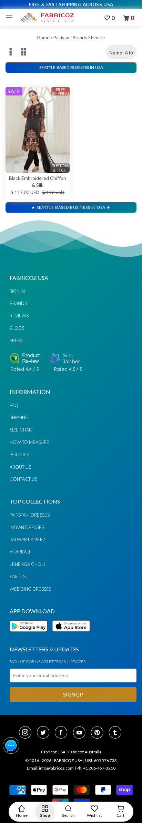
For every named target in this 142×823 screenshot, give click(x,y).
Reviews (19, 315)
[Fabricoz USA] (47, 17)
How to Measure (29, 442)
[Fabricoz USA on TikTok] (116, 733)
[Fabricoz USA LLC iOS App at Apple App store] (71, 635)
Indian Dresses (27, 527)
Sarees (18, 576)
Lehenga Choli (27, 564)
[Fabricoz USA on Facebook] (63, 733)
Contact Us (23, 479)
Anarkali (20, 552)
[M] (11, 17)
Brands (18, 303)
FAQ (14, 405)
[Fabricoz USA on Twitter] (45, 733)
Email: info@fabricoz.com (50, 768)
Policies (19, 454)
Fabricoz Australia (84, 751)
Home (43, 37)
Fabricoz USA (53, 751)
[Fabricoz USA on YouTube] (81, 733)
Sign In (17, 291)
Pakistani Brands (70, 37)
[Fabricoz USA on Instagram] (27, 733)
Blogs (17, 328)
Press (16, 340)
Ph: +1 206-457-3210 (96, 768)
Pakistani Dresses (30, 515)
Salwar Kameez (27, 539)
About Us (20, 467)
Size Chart (22, 430)
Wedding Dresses (30, 589)
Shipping (19, 417)
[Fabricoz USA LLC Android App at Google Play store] (30, 635)
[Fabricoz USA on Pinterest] (99, 733)
